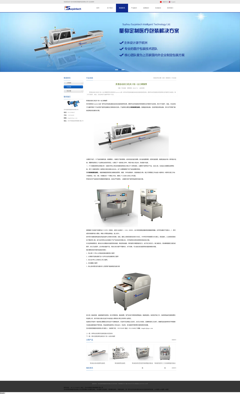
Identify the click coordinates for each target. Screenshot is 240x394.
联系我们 (170, 8)
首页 (97, 8)
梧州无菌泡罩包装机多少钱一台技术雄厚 (103, 336)
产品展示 (134, 8)
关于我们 (110, 8)
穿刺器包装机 (112, 389)
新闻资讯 (122, 8)
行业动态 (69, 87)
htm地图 (161, 389)
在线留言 (158, 8)
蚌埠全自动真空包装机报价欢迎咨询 (102, 333)
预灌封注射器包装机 (89, 389)
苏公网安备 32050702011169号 (140, 383)
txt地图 (166, 389)
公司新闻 (69, 83)
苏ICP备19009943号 (128, 383)
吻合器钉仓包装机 (102, 389)
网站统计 (2, 393)
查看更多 (174, 339)
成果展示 (146, 8)
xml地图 (156, 389)
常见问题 (69, 91)
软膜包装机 (121, 389)
